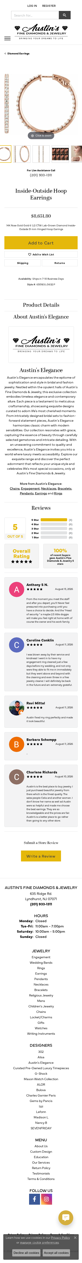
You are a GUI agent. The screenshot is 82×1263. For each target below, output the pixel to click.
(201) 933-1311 (41, 174)
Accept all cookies (56, 1252)
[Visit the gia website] (34, 1221)
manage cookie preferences (39, 1242)
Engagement (30, 488)
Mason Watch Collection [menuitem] (41, 1079)
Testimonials (41, 1173)
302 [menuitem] (41, 1051)
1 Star (35, 537)
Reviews (41, 508)
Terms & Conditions (41, 1178)
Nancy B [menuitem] (41, 1122)
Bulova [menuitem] (41, 1090)
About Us (41, 1146)
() (70, 519)
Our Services (41, 1162)
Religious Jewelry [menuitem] (41, 995)
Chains (15, 488)
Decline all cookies (26, 1252)
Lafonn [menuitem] (41, 1111)
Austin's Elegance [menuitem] (41, 1062)
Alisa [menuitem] (41, 1057)
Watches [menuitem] (41, 1028)
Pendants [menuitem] (41, 979)
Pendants (27, 493)
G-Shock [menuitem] (41, 1073)
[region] (41, 104)
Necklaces (48, 488)
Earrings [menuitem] (41, 973)
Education (41, 1157)
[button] (31, 5)
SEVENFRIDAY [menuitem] (41, 1128)
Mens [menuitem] (41, 1000)
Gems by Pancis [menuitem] (41, 1100)
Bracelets (65, 488)
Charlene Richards (41, 771)
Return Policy (41, 1168)
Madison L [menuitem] (41, 1117)
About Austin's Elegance (41, 317)
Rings (58, 493)
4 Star (35, 524)
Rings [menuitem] (41, 968)
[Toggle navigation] (7, 38)
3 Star (35, 528)
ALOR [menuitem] (41, 1084)
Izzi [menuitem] (41, 1106)
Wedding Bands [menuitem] (41, 962)
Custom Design (41, 1151)
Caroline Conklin (40, 640)
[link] (48, 5)
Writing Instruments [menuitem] (41, 1033)
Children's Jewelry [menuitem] (41, 1006)
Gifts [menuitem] (41, 1022)
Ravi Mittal (35, 702)
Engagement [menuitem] (41, 957)
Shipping (22, 263)
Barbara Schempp (41, 739)
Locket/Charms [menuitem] (41, 1017)
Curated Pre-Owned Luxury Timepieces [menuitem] (41, 1068)
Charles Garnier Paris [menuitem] (41, 1095)
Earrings (41, 493)
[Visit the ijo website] (48, 1221)
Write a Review (40, 856)
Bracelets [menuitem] (41, 990)
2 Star (35, 533)
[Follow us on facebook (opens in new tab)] (34, 1199)
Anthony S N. (37, 584)
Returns (59, 263)
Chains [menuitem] (41, 1011)
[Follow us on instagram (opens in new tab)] (46, 1199)
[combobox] (35, 15)
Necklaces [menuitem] (41, 984)
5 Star (35, 519)
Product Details (41, 305)
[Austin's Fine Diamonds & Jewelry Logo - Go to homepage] (41, 32)
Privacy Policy (60, 1237)
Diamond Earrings (18, 53)
